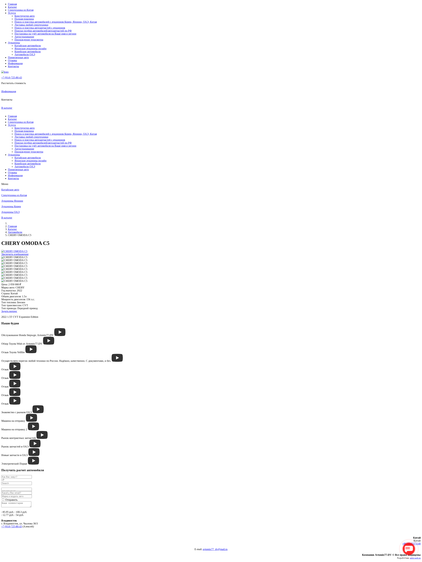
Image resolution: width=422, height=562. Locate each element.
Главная (12, 4)
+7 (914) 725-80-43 (11, 77)
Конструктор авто (25, 16)
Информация (15, 63)
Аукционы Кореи (11, 206)
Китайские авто (10, 189)
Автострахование (24, 36)
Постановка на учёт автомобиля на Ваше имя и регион (45, 33)
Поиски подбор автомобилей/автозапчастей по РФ (43, 30)
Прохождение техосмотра (29, 39)
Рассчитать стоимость (13, 83)
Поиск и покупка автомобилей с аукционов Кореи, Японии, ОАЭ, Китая (56, 21)
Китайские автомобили (28, 45)
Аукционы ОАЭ (10, 212)
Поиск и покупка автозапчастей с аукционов (40, 27)
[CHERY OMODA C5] (14, 257)
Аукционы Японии (12, 200)
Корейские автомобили (28, 51)
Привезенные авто (18, 57)
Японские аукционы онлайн (30, 48)
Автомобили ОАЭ (25, 54)
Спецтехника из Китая (20, 10)
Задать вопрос (9, 311)
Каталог (12, 7)
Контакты (13, 66)
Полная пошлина (24, 18)
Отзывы (12, 60)
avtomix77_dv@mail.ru (215, 549)
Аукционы (14, 42)
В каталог (6, 107)
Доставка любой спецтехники (31, 24)
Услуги (12, 13)
